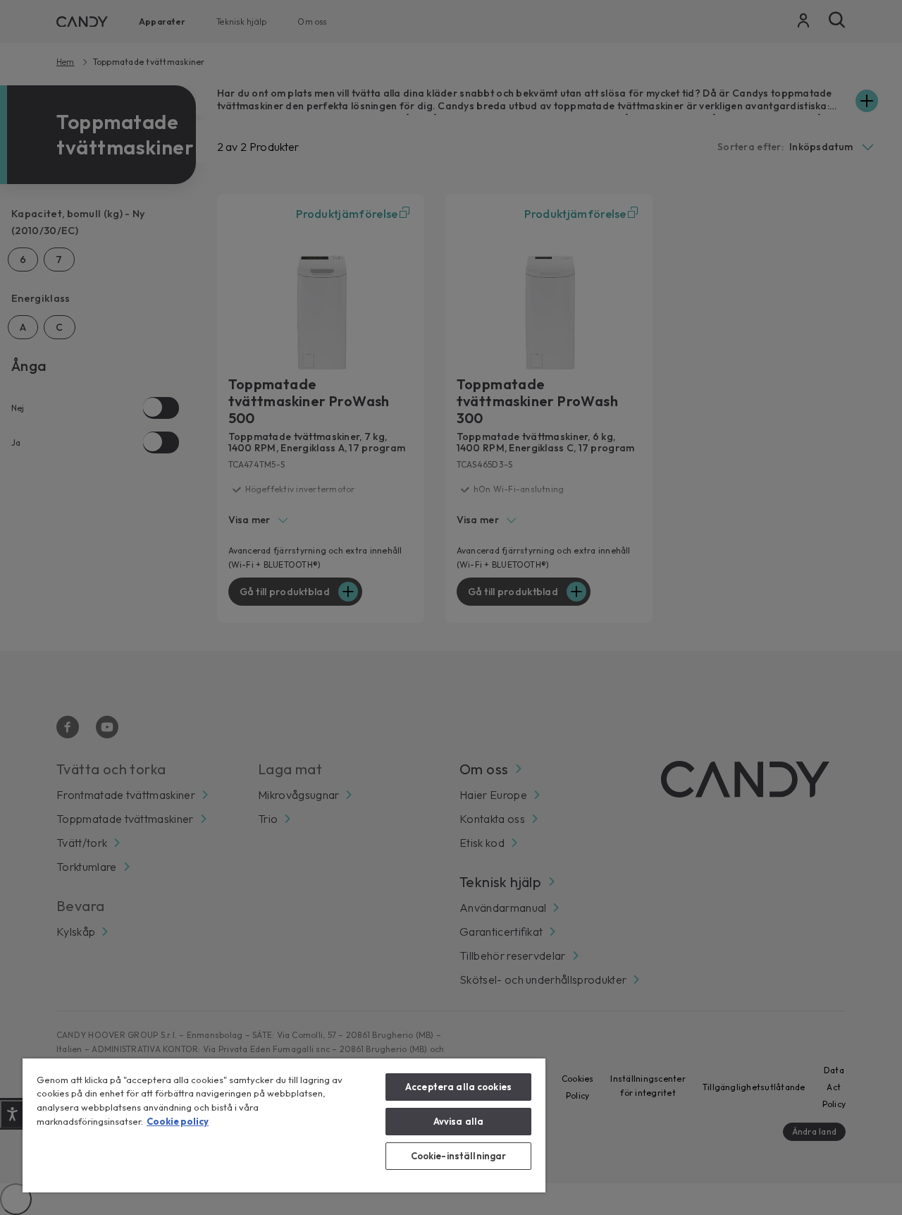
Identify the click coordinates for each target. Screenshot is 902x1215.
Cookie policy (178, 1121)
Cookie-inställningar (459, 1155)
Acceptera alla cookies (458, 1086)
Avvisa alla (458, 1121)
